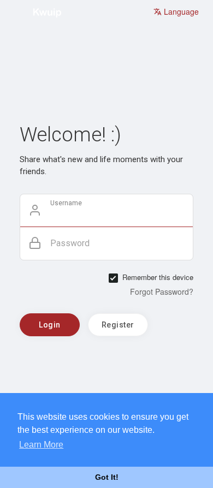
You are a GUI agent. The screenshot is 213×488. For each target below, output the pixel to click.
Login (50, 324)
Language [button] (180, 11)
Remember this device (157, 277)
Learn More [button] (41, 444)
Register (118, 324)
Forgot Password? (161, 291)
